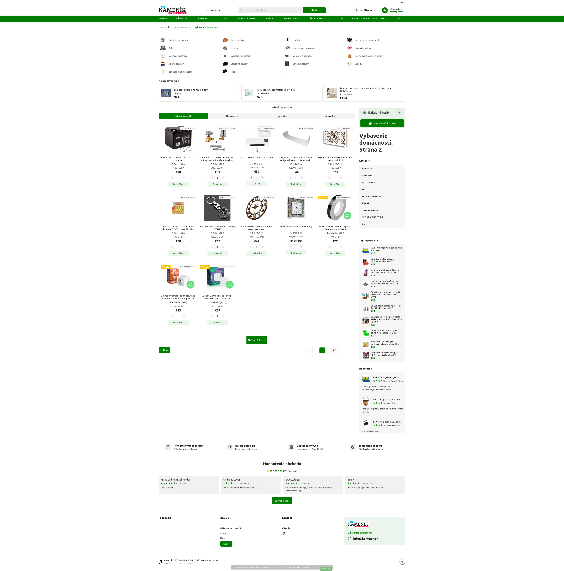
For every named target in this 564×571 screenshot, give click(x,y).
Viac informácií (303, 567)
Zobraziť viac (282, 500)
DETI (364, 189)
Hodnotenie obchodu (282, 463)
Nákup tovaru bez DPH (231, 528)
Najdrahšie (281, 116)
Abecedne (330, 116)
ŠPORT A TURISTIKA (372, 217)
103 (334, 350)
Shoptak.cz (189, 563)
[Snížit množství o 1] (172, 178)
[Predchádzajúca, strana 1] (316, 350)
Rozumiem (326, 569)
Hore (165, 350)
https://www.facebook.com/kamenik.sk (284, 533)
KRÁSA (365, 203)
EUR (401, 2)
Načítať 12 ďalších (256, 340)
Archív (226, 543)
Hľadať (314, 10)
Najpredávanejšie (183, 116)
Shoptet (174, 563)
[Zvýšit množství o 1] (184, 178)
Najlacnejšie (232, 116)
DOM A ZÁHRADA (371, 196)
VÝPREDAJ (368, 175)
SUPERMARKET (370, 210)
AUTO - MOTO (369, 182)
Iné (363, 224)
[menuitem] (165, 19)
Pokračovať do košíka (385, 123)
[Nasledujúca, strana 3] (328, 350)
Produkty (367, 168)
